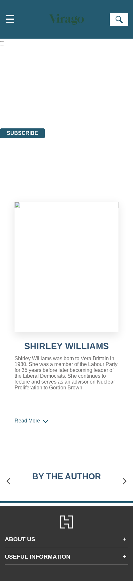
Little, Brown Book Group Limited (80, 90)
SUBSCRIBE (22, 133)
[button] (8, 481)
